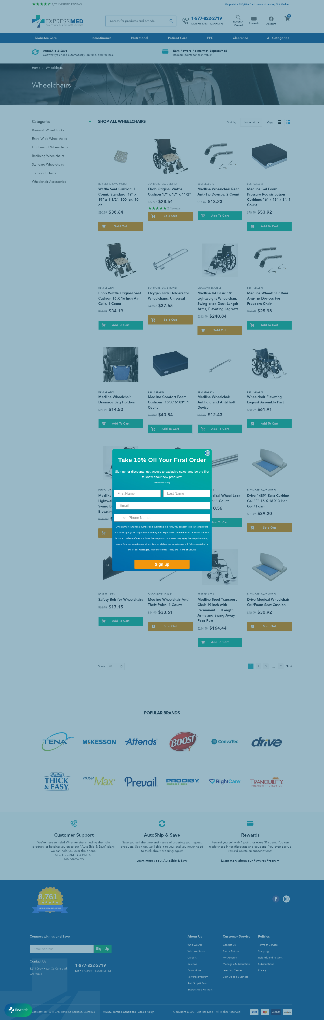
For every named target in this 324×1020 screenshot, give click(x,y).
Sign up (162, 564)
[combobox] (120, 517)
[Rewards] (18, 1010)
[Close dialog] (207, 453)
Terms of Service (187, 549)
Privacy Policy (167, 549)
